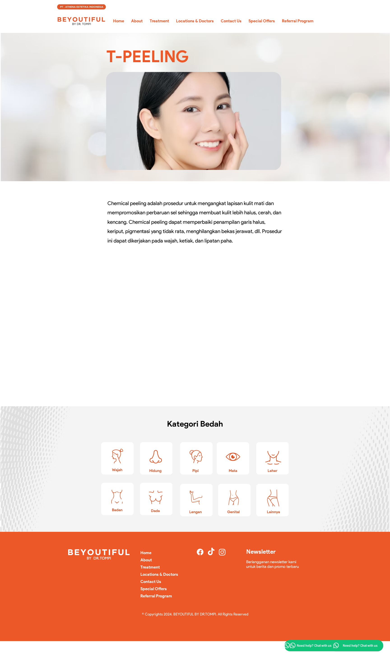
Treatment (150, 567)
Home (145, 552)
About (146, 559)
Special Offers (153, 588)
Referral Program (156, 596)
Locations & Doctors (159, 574)
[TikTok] (211, 552)
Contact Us (150, 581)
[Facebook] (200, 552)
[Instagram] (222, 552)
